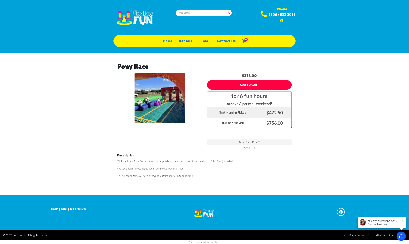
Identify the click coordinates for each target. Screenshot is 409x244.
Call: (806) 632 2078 (68, 209)
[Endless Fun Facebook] (281, 19)
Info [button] (205, 41)
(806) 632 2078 (282, 14)
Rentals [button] (186, 41)
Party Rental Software (355, 235)
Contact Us (226, 41)
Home (168, 41)
